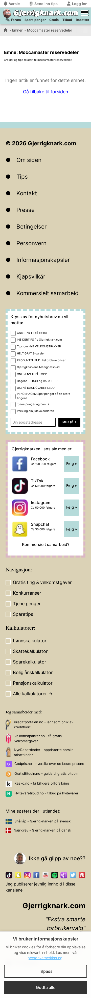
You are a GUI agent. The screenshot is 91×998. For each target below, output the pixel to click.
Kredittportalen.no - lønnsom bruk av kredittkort (43, 724)
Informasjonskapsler (43, 259)
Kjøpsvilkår (30, 276)
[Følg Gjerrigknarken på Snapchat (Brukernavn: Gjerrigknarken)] (18, 875)
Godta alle (45, 987)
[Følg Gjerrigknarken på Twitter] (73, 875)
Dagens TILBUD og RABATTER (37, 381)
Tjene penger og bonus (33, 404)
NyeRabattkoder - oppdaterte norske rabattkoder (44, 752)
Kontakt (26, 193)
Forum (16, 20)
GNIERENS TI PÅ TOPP (32, 374)
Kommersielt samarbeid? (45, 544)
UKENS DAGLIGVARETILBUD (36, 388)
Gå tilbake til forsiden (45, 91)
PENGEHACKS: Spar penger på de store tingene (43, 396)
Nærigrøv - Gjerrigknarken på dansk (42, 830)
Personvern (31, 243)
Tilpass (46, 971)
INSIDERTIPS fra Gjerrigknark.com (39, 339)
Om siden (28, 159)
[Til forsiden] (7, 13)
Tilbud (67, 20)
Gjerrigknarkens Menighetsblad (38, 367)
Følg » (71, 463)
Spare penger (35, 20)
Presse (25, 209)
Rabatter (82, 20)
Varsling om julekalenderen (35, 411)
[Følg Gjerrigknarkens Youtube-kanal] (45, 875)
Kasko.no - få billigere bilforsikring (41, 783)
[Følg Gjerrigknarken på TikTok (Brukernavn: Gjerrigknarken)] (9, 875)
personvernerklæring (45, 958)
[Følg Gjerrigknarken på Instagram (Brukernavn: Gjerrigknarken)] (27, 875)
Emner (17, 30)
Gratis (54, 20)
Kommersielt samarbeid (47, 293)
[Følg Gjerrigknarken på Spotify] (54, 875)
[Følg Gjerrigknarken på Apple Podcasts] (63, 875)
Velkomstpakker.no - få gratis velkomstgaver (38, 738)
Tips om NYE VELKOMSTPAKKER (39, 346)
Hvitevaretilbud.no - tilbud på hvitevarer (46, 793)
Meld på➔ (69, 422)
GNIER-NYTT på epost (32, 333)
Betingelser (31, 226)
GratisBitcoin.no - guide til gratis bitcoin (46, 773)
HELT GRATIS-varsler (31, 353)
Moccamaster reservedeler (49, 30)
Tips (22, 176)
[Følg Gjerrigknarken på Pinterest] (82, 875)
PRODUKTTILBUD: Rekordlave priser (41, 360)
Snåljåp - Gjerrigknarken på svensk (42, 821)
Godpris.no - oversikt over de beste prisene (49, 764)
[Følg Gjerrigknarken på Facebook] (36, 875)
